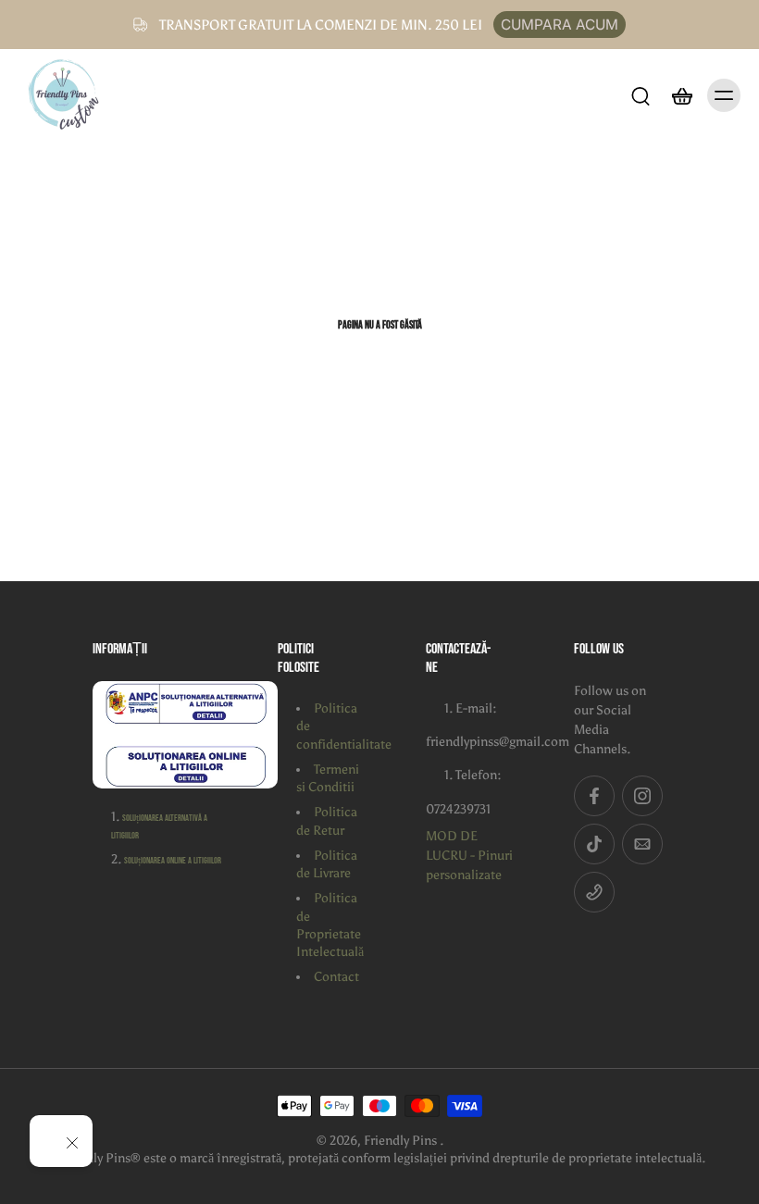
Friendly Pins (402, 1140)
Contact (336, 977)
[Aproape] (72, 1143)
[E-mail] (642, 844)
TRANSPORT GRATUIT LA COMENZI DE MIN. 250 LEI (320, 24)
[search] (640, 95)
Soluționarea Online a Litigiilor (172, 860)
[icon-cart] (681, 95)
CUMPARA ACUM (559, 24)
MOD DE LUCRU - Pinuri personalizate (469, 855)
